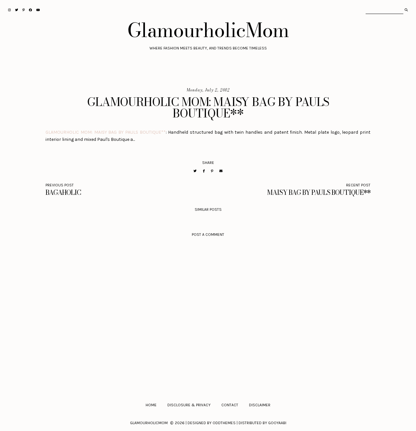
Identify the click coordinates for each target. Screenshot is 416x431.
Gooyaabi (277, 423)
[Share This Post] (204, 170)
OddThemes (224, 423)
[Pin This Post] (212, 170)
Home (151, 405)
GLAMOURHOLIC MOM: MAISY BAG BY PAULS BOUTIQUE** (106, 132)
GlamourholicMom (208, 30)
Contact (229, 405)
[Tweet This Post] (195, 170)
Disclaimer (259, 405)
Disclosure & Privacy (189, 405)
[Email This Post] (221, 170)
